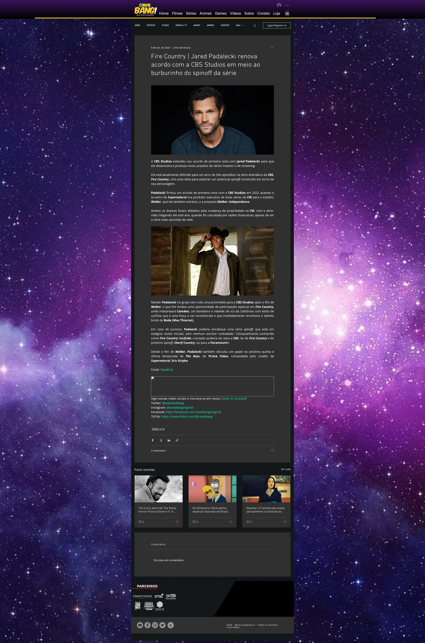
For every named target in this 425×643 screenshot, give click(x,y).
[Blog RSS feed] (171, 625)
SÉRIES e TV (181, 25)
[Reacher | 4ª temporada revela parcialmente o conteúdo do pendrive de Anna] (266, 488)
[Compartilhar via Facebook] (152, 440)
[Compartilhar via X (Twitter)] (160, 440)
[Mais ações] (272, 48)
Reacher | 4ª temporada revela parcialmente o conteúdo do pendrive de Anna (265, 510)
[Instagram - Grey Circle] (155, 625)
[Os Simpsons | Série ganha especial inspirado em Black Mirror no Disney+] (213, 488)
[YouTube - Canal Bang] (140, 625)
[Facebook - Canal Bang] (147, 625)
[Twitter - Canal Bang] (162, 625)
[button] (287, 12)
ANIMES (210, 25)
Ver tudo (286, 469)
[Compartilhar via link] (177, 440)
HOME (137, 25)
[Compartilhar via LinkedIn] (168, 440)
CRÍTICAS (151, 25)
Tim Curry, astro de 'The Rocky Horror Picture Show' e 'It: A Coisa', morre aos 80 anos (157, 510)
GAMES (196, 25)
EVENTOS (225, 25)
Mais (238, 25)
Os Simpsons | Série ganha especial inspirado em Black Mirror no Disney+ (210, 510)
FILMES (165, 25)
